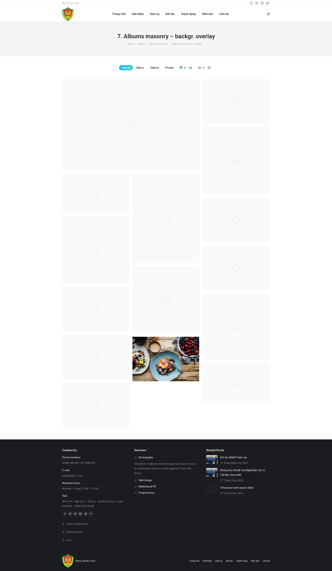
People (169, 67)
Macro (140, 67)
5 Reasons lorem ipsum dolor (237, 487)
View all (126, 67)
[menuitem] (118, 14)
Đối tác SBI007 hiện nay (233, 457)
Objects (154, 67)
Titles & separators (77, 523)
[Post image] (212, 459)
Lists (69, 540)
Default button (74, 532)
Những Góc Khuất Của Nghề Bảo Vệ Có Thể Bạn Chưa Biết (242, 472)
